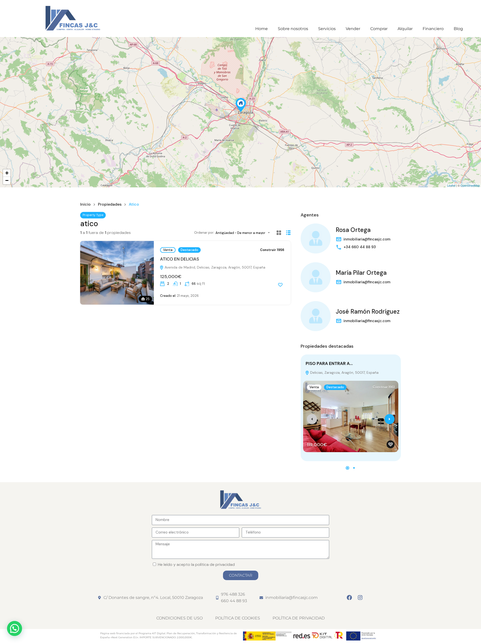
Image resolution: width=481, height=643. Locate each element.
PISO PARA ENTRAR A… (329, 363)
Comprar (379, 28)
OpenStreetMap (470, 185)
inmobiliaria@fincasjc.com (366, 239)
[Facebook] (349, 597)
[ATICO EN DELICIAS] (240, 105)
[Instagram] (360, 597)
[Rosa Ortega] (316, 238)
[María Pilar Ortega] (316, 277)
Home (261, 28)
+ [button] (7, 173)
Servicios (327, 28)
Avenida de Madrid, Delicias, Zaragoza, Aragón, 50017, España (214, 267)
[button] (347, 468)
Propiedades (110, 204)
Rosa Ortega (353, 230)
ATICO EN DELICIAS (179, 259)
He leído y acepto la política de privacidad (196, 564)
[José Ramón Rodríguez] (316, 316)
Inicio (85, 204)
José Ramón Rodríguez (368, 311)
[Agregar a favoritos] (280, 285)
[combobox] (244, 233)
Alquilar (405, 28)
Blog (458, 28)
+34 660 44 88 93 (359, 246)
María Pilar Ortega (361, 273)
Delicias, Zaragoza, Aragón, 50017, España (344, 372)
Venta (168, 250)
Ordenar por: (204, 232)
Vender (353, 28)
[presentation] (312, 419)
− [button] (7, 180)
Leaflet (451, 185)
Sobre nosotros (293, 28)
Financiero (433, 28)
